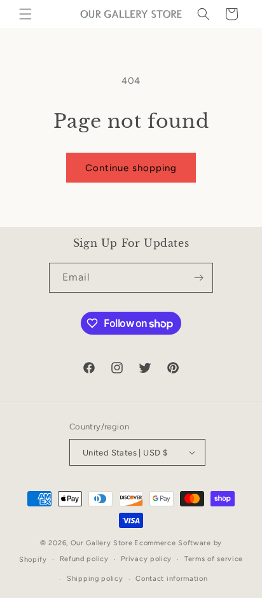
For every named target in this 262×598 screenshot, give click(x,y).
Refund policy (84, 559)
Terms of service (213, 559)
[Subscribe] (198, 278)
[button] (25, 14)
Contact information (171, 578)
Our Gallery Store (102, 543)
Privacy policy (146, 559)
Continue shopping (131, 168)
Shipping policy (95, 578)
